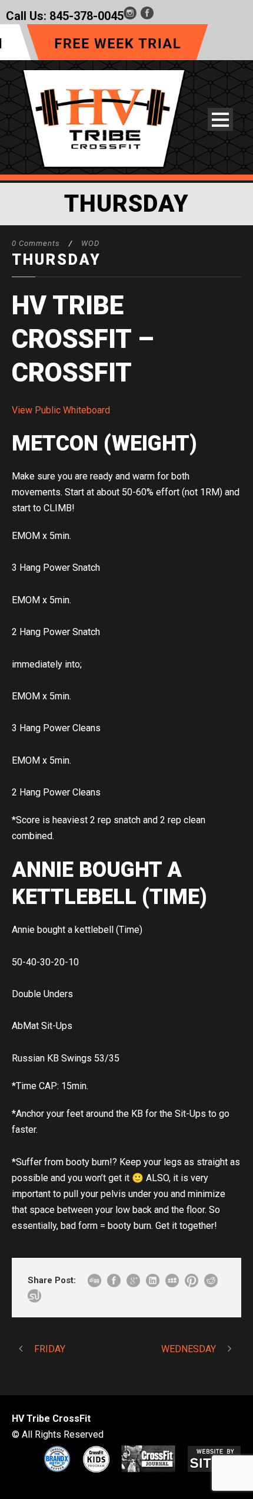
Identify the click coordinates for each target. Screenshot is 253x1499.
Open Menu (220, 119)
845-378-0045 (86, 16)
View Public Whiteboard (61, 410)
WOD (90, 243)
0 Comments (36, 243)
